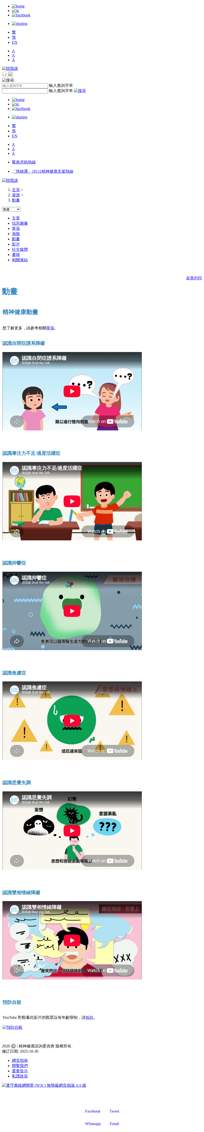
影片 (16, 244)
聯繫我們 (20, 1066)
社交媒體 (20, 249)
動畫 (16, 200)
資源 (16, 195)
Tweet (114, 1111)
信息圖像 (20, 223)
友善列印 (194, 278)
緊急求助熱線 (24, 162)
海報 (16, 234)
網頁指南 (20, 1060)
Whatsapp (93, 1124)
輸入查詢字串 (61, 85)
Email (114, 1124)
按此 (90, 1017)
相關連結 (20, 260)
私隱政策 (20, 1076)
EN (14, 42)
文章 (16, 218)
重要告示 (20, 1071)
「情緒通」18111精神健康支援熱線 (42, 171)
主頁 (16, 190)
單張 (16, 228)
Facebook (93, 1111)
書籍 (16, 255)
